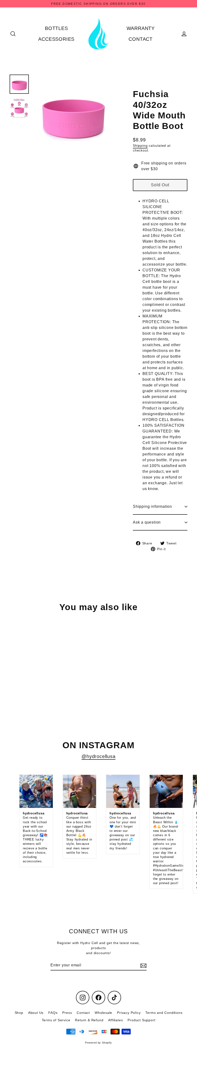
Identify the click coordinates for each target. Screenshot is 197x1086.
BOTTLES (56, 28)
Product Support (141, 1020)
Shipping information (152, 506)
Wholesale (103, 1013)
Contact (83, 1013)
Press (67, 1013)
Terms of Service (56, 1020)
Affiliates (115, 1020)
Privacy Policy (129, 1013)
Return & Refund (89, 1020)
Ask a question (147, 522)
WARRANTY (141, 28)
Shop (19, 1013)
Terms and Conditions (163, 1013)
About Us (35, 1013)
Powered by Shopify (98, 1042)
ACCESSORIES (56, 39)
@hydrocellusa (98, 756)
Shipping (140, 145)
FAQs (52, 1013)
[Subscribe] (143, 965)
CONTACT (141, 39)
